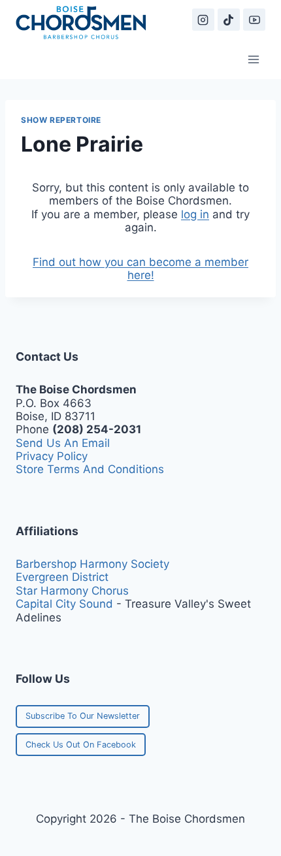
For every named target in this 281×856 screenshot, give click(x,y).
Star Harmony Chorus (72, 590)
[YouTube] (254, 19)
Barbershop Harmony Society (92, 563)
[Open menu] (253, 59)
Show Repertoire (61, 120)
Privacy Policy (52, 456)
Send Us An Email (63, 443)
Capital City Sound (64, 603)
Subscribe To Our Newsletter (82, 716)
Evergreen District (62, 577)
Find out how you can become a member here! (140, 268)
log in (195, 214)
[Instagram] (203, 19)
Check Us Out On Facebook (80, 744)
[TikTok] (229, 19)
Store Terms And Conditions (90, 469)
